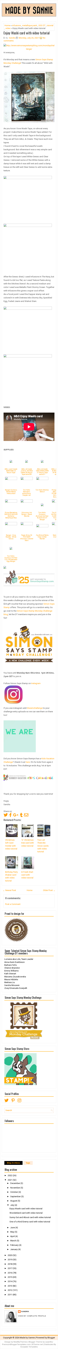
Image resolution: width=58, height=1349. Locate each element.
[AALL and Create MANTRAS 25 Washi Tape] (11, 462)
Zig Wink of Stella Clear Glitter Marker (42, 537)
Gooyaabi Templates (29, 1347)
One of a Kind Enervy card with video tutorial (30, 1221)
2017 (10, 1268)
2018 (10, 1264)
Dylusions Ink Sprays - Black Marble (26, 514)
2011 (10, 1294)
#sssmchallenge (35, 708)
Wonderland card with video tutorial (26, 1213)
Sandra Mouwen (11, 985)
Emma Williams (11, 971)
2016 (10, 1273)
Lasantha (49, 1342)
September (15, 1196)
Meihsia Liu (9, 982)
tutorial (50, 25)
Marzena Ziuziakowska (15, 976)
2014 (10, 1281)
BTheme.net (37, 1344)
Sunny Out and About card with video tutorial (30, 1217)
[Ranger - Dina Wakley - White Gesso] (11, 524)
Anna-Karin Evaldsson (14, 962)
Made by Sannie (27, 1337)
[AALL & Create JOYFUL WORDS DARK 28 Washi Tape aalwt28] (26, 462)
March (13, 1240)
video (8, 28)
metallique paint (29, 25)
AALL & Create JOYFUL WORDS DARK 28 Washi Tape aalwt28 (27, 471)
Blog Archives (13, 1163)
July (12, 1205)
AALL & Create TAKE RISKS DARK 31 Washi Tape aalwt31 (42, 471)
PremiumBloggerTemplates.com (16, 1344)
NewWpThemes (20, 1342)
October (14, 1192)
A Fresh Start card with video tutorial (27, 875)
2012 (10, 1290)
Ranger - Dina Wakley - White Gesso (11, 537)
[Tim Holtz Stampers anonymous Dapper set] (27, 479)
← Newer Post (9, 890)
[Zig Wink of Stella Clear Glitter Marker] (42, 526)
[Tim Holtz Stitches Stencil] (42, 479)
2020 (10, 1255)
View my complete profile (32, 1316)
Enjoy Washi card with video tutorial (27, 33)
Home (7, 25)
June (12, 1227)
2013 (10, 1286)
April (12, 1236)
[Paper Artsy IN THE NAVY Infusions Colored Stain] (27, 524)
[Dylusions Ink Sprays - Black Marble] (27, 502)
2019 (10, 1259)
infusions (16, 25)
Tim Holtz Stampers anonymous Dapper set (26, 492)
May (12, 1232)
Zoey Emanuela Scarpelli (15, 988)
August (14, 1201)
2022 (10, 1175)
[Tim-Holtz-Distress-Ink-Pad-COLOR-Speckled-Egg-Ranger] (11, 549)
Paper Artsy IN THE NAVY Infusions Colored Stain (26, 537)
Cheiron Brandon (12, 968)
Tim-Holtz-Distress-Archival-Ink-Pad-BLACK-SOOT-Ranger (42, 516)
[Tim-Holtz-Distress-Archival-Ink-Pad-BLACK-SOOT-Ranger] (42, 505)
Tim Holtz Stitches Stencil (42, 491)
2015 (10, 1277)
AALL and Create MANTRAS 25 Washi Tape (11, 470)
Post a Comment (12, 904)
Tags (28, 1163)
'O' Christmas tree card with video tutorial (27, 843)
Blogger (51, 1337)
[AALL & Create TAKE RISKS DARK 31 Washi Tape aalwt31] (42, 462)
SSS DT (42, 25)
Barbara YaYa (10, 965)
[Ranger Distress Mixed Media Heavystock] (11, 479)
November (15, 1188)
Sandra (25, 1311)
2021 (10, 1180)
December (15, 1183)
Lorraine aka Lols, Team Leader (18, 959)
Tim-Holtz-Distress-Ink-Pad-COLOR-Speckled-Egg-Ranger (11, 558)
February (14, 1245)
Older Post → (49, 890)
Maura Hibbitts (11, 979)
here (28, 762)
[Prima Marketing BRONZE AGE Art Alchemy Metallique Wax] (11, 502)
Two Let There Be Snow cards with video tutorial (42, 846)
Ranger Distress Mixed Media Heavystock (11, 491)
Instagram (36, 683)
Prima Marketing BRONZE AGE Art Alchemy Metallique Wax (11, 515)
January (14, 1249)
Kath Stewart (10, 973)
